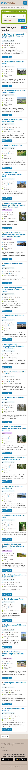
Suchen (22, 20)
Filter (8, 20)
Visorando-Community (7, 750)
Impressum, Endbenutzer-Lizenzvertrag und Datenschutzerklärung (12, 743)
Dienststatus (9, 767)
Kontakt (3, 747)
